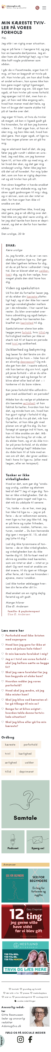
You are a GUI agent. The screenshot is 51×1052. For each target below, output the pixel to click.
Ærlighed (11, 762)
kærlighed (27, 322)
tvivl (15, 343)
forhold (26, 332)
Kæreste (10, 744)
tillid (42, 332)
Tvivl (7, 753)
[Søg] (37, 8)
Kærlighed (25, 753)
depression (27, 361)
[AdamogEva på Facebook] (30, 1042)
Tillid (8, 771)
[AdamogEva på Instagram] (21, 1042)
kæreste (32, 296)
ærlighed (29, 403)
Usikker (29, 762)
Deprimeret (26, 771)
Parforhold (31, 744)
